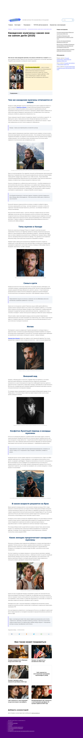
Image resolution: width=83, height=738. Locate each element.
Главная (10, 25)
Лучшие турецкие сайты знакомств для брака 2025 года (17, 681)
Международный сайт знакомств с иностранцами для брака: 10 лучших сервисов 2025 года (41, 702)
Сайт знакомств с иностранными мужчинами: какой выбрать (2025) (41, 674)
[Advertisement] (41, 8)
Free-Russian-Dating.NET (32, 67)
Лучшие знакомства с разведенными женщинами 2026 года (66, 68)
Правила (10, 725)
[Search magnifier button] (72, 20)
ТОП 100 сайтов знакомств (41, 25)
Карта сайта (10, 729)
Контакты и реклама (12, 723)
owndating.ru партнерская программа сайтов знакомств (21, 731)
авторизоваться (36, 713)
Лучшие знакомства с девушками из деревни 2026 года (64, 60)
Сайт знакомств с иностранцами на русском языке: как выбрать (17, 701)
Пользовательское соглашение (15, 728)
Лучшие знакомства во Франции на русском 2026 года (17, 660)
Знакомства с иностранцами (57, 25)
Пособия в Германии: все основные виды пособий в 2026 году (65, 37)
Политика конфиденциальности (15, 727)
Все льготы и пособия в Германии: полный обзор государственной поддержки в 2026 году (65, 46)
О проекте (10, 724)
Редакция (10, 721)
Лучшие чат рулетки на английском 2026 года (38, 660)
